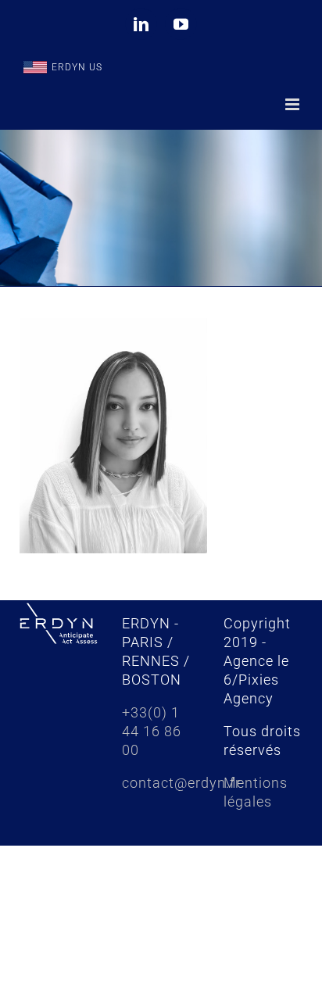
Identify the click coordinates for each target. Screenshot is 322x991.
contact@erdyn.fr (181, 783)
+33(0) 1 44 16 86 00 (151, 731)
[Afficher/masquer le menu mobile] (293, 104)
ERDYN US (77, 67)
